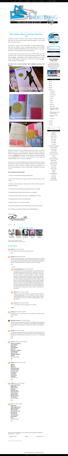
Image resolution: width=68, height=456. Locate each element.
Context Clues (53, 150)
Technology (53, 176)
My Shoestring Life (31, 452)
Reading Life (16, 241)
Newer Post (13, 436)
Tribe (19, 241)
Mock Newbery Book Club (53, 59)
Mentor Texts (53, 160)
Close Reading (54, 149)
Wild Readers (23, 241)
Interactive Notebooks (53, 154)
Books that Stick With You (25, 237)
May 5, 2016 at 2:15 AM (19, 330)
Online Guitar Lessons (15, 320)
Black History (53, 137)
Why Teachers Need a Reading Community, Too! (54, 109)
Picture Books (54, 168)
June (51, 100)
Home (26, 436)
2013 (50, 124)
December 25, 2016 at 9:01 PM (21, 341)
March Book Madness (53, 158)
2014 (50, 123)
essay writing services (40, 333)
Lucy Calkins (53, 157)
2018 (50, 85)
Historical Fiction (53, 152)
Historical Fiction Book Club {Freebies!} (54, 112)
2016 (50, 89)
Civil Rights (53, 142)
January (51, 118)
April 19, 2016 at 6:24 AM (25, 320)
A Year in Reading (39, 237)
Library (53, 155)
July (50, 98)
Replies (13, 266)
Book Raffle (53, 141)
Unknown (12, 256)
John (12, 403)
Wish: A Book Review (32, 237)
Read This (54, 170)
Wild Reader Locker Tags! (18, 237)
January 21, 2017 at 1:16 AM (19, 362)
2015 (50, 121)
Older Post (39, 436)
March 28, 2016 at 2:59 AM (20, 311)
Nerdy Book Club (53, 163)
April (51, 102)
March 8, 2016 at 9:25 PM (20, 256)
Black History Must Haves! (54, 115)
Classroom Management (54, 145)
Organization (53, 167)
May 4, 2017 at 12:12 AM (19, 383)
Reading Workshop (53, 173)
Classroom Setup (53, 147)
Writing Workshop (53, 180)
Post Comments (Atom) (17, 440)
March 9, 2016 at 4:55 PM (28, 269)
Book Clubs (53, 139)
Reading (12, 241)
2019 (50, 83)
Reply (12, 252)
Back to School (54, 136)
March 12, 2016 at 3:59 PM (23, 292)
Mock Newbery (54, 162)
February (51, 106)
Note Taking (53, 165)
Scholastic (54, 175)
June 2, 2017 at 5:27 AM (17, 403)
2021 (50, 81)
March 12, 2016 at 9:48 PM (23, 303)
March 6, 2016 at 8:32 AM (18, 249)
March (51, 104)
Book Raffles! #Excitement (11, 237)
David (12, 249)
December (52, 91)
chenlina (12, 362)
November (52, 92)
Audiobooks (53, 134)
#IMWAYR (54, 132)
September (52, 94)
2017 (50, 87)
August (51, 96)
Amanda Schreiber (17, 269)
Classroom (54, 144)
